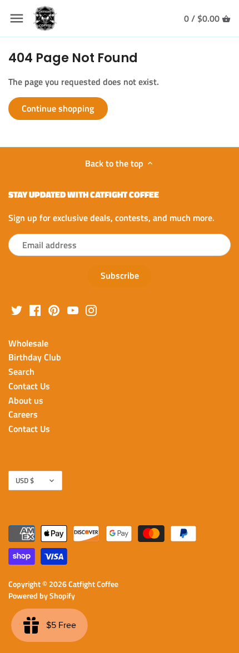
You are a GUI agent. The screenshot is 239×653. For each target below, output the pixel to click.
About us (25, 400)
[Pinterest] (53, 309)
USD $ (25, 480)
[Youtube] (72, 309)
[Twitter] (16, 309)
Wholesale (28, 343)
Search (21, 371)
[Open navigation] (16, 18)
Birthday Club (34, 357)
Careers (23, 414)
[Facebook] (35, 309)
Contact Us (29, 386)
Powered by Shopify (41, 596)
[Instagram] (91, 309)
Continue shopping (58, 108)
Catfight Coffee (93, 584)
